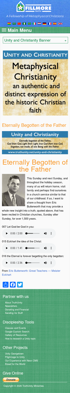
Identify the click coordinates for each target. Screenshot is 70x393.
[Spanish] (54, 23)
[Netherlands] (39, 23)
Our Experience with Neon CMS (21, 360)
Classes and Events (15, 328)
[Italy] (34, 23)
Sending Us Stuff (14, 313)
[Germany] (44, 23)
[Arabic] (14, 23)
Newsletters (11, 306)
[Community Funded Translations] (60, 23)
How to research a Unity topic (20, 338)
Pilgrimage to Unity (15, 357)
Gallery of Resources (16, 335)
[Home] (35, 6)
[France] (49, 23)
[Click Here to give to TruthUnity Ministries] (11, 379)
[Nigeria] (24, 23)
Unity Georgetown (14, 353)
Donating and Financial (17, 309)
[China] (19, 23)
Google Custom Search (17, 331)
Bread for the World (15, 364)
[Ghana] (9, 23)
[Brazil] (29, 23)
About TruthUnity (13, 302)
